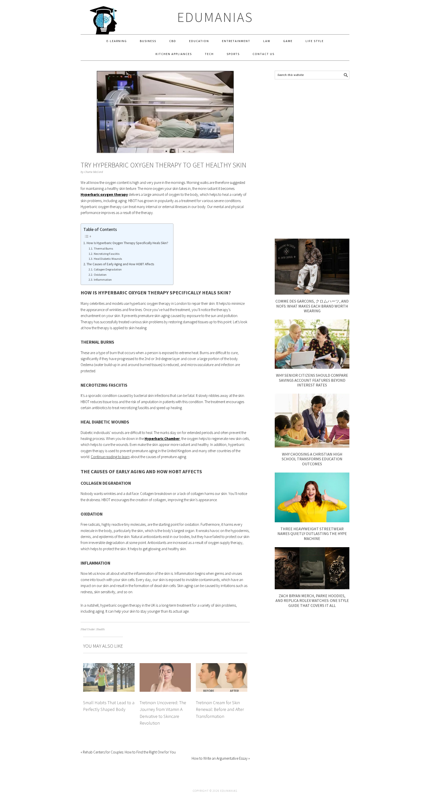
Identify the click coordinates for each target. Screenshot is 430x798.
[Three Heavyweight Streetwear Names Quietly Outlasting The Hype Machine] (312, 521)
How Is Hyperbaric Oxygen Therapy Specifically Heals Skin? (127, 243)
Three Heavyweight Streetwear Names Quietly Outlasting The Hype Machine (312, 533)
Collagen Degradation (107, 269)
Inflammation (102, 279)
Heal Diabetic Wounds (108, 259)
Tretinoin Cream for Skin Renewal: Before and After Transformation (220, 709)
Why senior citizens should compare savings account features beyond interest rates (312, 380)
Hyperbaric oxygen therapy (104, 194)
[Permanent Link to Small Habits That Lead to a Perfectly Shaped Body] (109, 666)
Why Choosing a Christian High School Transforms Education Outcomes (312, 459)
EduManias (215, 17)
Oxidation (100, 274)
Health (100, 629)
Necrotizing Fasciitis (106, 254)
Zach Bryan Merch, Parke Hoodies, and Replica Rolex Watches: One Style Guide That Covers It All (312, 600)
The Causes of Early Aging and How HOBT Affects (120, 264)
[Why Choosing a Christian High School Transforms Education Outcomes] (312, 446)
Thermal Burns (103, 248)
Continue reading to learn (110, 456)
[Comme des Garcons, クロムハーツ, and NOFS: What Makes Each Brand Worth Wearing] (312, 293)
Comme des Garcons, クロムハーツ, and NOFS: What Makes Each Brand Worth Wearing (312, 306)
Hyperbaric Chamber (162, 438)
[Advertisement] (312, 159)
